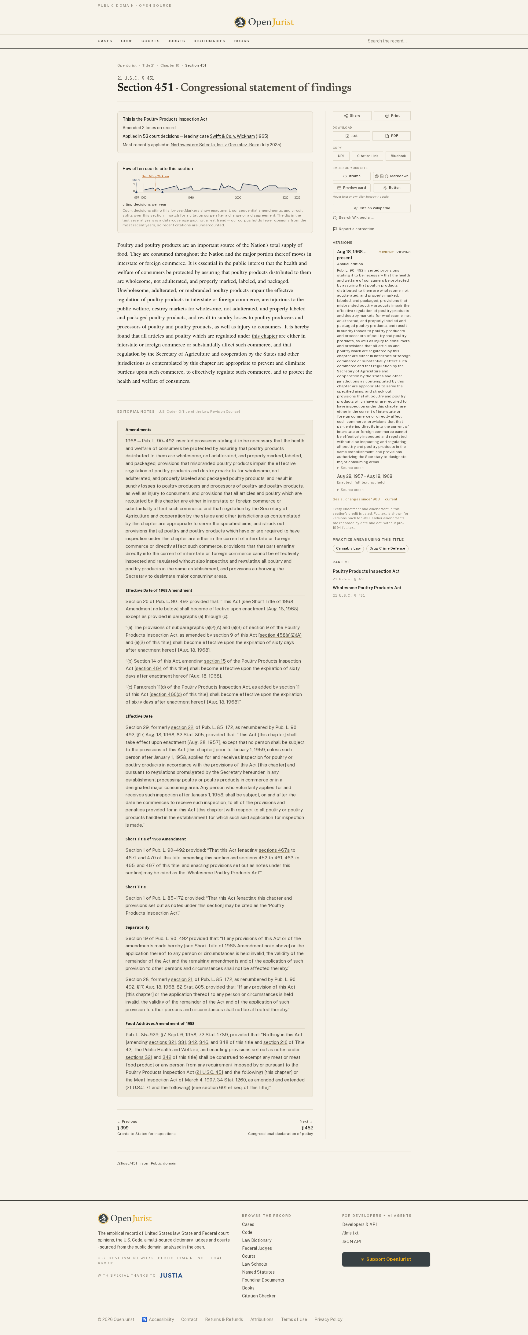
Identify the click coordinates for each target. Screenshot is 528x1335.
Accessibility (158, 1319)
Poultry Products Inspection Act (175, 119)
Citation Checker (259, 1295)
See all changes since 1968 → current (365, 499)
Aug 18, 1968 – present (351, 254)
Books (242, 41)
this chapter (264, 335)
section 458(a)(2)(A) (281, 635)
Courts (150, 41)
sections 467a (274, 850)
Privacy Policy (328, 1319)
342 (192, 1042)
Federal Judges (257, 1248)
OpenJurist (127, 65)
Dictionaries (210, 41)
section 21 (182, 979)
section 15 (215, 661)
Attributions (261, 1319)
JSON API (351, 1241)
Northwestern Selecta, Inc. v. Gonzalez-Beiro (214, 144)
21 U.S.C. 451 (209, 1072)
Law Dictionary (256, 1240)
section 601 (214, 1087)
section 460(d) (166, 694)
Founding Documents (263, 1280)
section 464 (149, 668)
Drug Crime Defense (387, 548)
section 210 (275, 1042)
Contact (189, 1319)
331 (182, 1042)
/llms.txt (350, 1233)
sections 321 (162, 1042)
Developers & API (359, 1224)
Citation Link (367, 156)
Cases (105, 41)
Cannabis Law (348, 548)
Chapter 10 (169, 65)
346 (203, 1042)
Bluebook (398, 156)
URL (341, 156)
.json (144, 1163)
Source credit (352, 468)
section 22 (182, 727)
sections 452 (253, 857)
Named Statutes (258, 1272)
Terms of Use (294, 1319)
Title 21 (148, 65)
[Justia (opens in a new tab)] (171, 1275)
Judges (176, 41)
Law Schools (254, 1264)
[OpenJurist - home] (264, 22)
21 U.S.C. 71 (139, 1087)
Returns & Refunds (224, 1319)
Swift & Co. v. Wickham (232, 136)
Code (127, 41)
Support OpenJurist (386, 1259)
